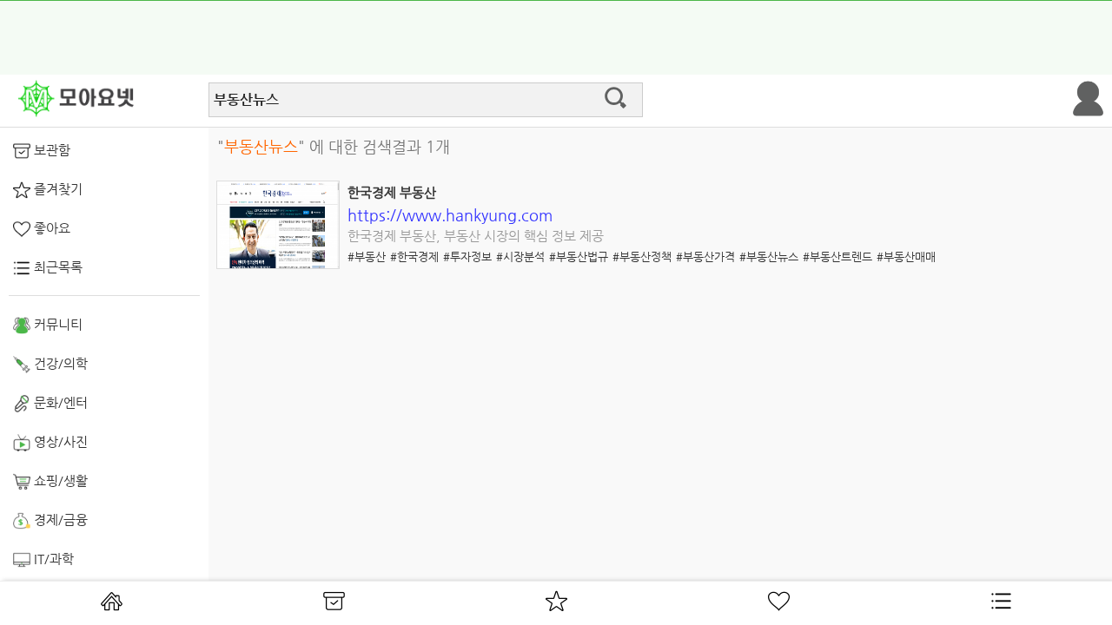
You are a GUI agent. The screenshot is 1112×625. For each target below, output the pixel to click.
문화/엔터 (59, 402)
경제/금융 (59, 519)
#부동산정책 (642, 256)
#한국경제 (414, 256)
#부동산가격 (705, 256)
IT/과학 (52, 558)
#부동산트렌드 (837, 256)
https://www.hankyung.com (450, 215)
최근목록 (56, 267)
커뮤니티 (56, 324)
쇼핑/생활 (59, 480)
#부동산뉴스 (768, 256)
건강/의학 (59, 363)
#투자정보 (467, 256)
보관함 (50, 149)
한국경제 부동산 (392, 192)
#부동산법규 (578, 256)
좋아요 (50, 227)
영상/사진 (59, 441)
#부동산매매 (906, 256)
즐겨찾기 (56, 188)
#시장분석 (520, 256)
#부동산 (367, 256)
